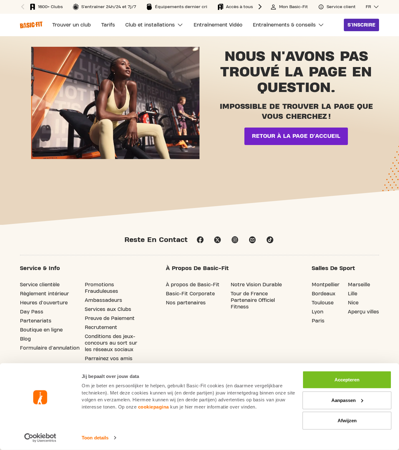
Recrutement (101, 327)
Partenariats (35, 320)
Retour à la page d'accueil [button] (296, 136)
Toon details (95, 437)
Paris (318, 320)
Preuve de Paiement (110, 318)
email (252, 240)
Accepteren (346, 379)
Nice (353, 302)
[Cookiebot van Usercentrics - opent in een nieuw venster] (40, 438)
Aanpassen (343, 400)
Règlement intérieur (44, 293)
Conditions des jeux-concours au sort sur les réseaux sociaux (111, 343)
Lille (352, 293)
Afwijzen (347, 420)
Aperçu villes (363, 311)
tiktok (270, 240)
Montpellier (325, 284)
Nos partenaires (186, 302)
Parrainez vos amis (108, 358)
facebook (200, 240)
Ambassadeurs (103, 300)
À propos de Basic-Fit (192, 284)
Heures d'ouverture (44, 302)
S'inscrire (361, 24)
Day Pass (31, 311)
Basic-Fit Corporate (190, 293)
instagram (235, 240)
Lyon (317, 311)
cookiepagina (153, 406)
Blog (25, 338)
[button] (22, 7)
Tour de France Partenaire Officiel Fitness (253, 300)
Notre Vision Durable (256, 284)
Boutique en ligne (41, 329)
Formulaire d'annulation (49, 348)
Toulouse (323, 302)
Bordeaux (323, 293)
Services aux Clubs (108, 309)
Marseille (359, 284)
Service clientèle (40, 284)
